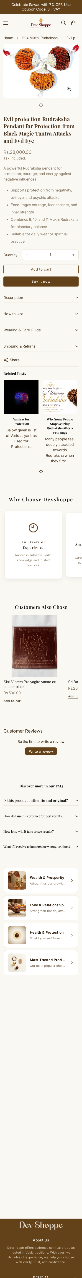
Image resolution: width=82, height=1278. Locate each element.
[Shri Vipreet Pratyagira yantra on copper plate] (34, 646)
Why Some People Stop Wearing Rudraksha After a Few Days (60, 426)
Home (8, 38)
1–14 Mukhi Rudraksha (40, 38)
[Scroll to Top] (73, 1253)
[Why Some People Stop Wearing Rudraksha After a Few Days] (60, 397)
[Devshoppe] (41, 23)
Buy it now (41, 281)
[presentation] (40, 471)
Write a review (41, 751)
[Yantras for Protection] (21, 397)
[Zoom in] (69, 89)
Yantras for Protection (21, 421)
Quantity (10, 254)
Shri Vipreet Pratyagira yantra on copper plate (30, 684)
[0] (73, 23)
